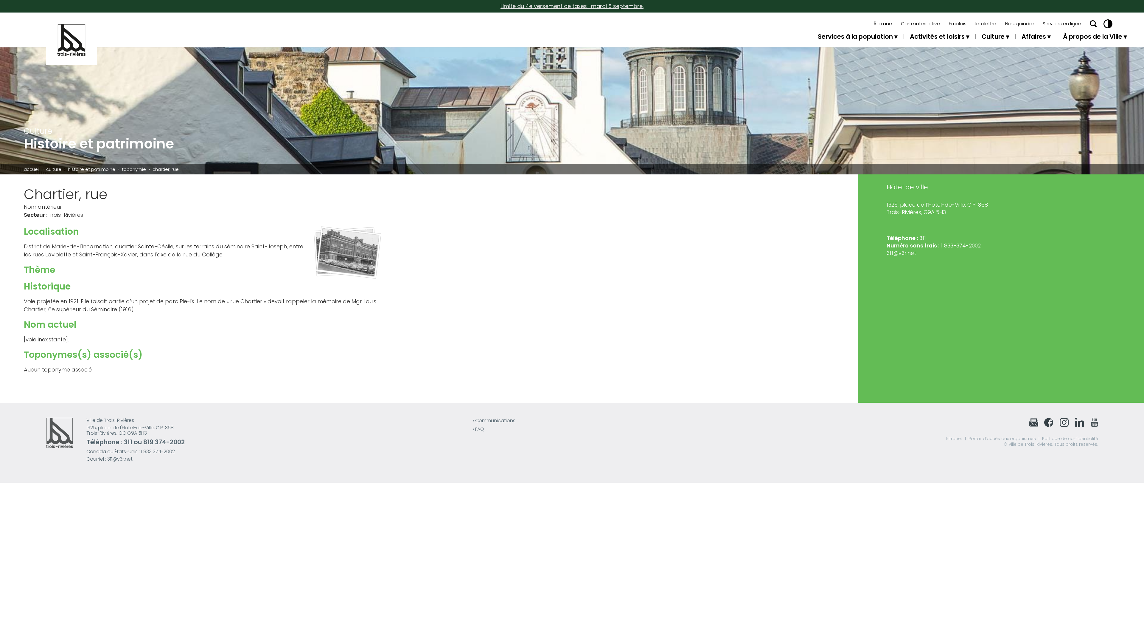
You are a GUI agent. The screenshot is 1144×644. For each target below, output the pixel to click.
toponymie (134, 169)
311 (128, 442)
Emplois (957, 23)
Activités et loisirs (937, 36)
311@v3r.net (901, 253)
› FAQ (478, 429)
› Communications (494, 420)
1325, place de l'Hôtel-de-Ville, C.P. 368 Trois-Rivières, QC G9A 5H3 (130, 430)
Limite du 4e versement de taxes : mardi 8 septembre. (572, 6)
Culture (993, 36)
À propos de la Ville (1092, 36)
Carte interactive (920, 23)
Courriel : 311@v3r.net (109, 459)
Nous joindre (1019, 23)
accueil (32, 169)
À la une (882, 23)
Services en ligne (1062, 23)
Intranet (954, 438)
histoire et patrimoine (91, 169)
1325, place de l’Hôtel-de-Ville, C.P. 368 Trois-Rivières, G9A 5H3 (937, 208)
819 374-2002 (164, 442)
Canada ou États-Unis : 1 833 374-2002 (130, 451)
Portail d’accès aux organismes (1002, 438)
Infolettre (985, 23)
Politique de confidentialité (1070, 438)
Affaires (1034, 36)
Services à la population (855, 36)
